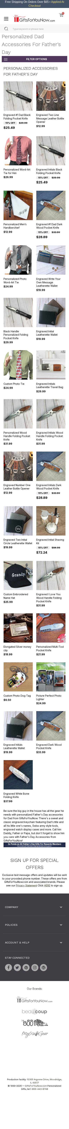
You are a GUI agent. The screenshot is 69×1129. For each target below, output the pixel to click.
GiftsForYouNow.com (36, 1086)
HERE (47, 885)
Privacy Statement (26, 885)
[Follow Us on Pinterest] (26, 967)
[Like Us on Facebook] (8, 967)
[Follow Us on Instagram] (34, 967)
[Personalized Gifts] (34, 17)
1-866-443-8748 (39, 1089)
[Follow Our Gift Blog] (43, 967)
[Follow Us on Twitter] (17, 967)
